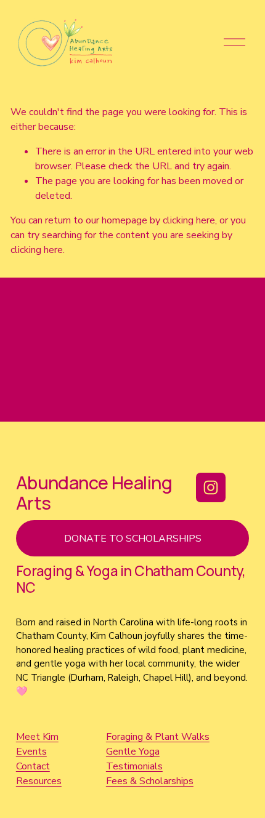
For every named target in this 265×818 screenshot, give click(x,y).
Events (31, 751)
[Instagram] (211, 487)
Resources (39, 781)
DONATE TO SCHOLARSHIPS (133, 538)
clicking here (189, 220)
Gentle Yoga (133, 751)
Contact (33, 766)
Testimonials (134, 766)
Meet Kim (37, 737)
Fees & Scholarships (150, 781)
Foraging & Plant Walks (158, 737)
